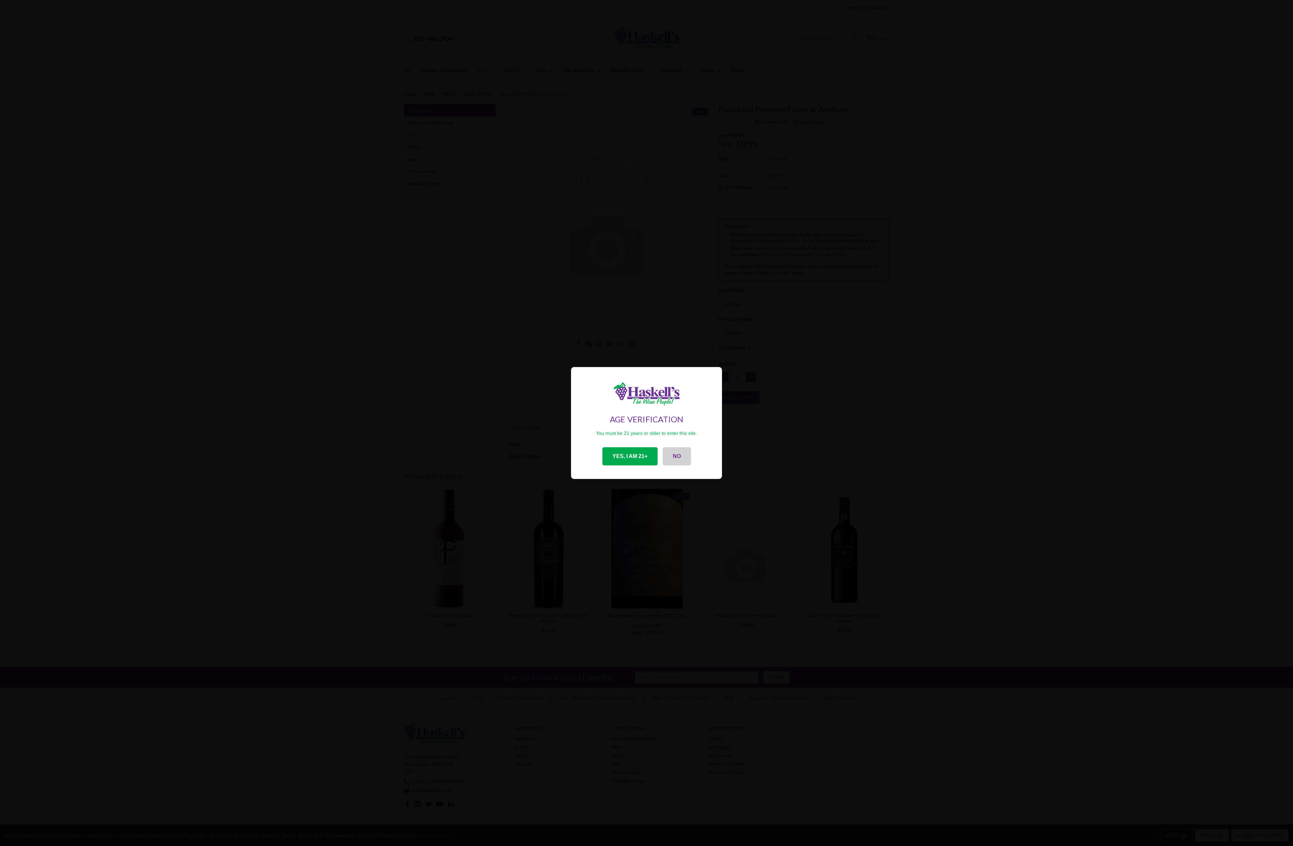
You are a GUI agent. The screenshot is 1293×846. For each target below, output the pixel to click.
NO (677, 456)
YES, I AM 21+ (630, 456)
